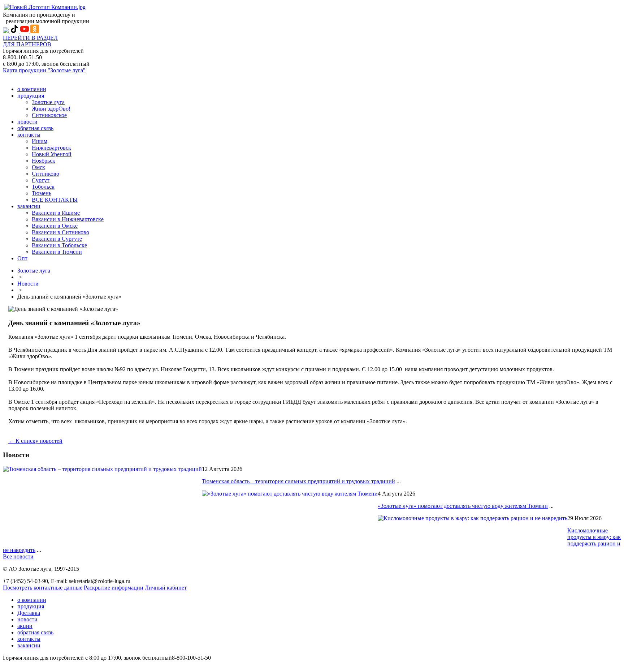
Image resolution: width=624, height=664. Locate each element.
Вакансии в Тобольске (59, 245)
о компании (31, 89)
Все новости (18, 556)
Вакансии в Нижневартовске (68, 219)
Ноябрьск (43, 161)
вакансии (28, 206)
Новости (28, 283)
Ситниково (45, 174)
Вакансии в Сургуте (57, 239)
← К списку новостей (35, 441)
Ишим (39, 141)
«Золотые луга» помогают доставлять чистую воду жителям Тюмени (463, 506)
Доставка (28, 613)
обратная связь (35, 128)
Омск (38, 167)
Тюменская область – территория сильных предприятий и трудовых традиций (298, 481)
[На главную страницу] (45, 7)
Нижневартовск (51, 148)
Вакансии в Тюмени (57, 252)
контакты (28, 135)
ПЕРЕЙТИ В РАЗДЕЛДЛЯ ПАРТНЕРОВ (30, 41)
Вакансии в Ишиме (56, 213)
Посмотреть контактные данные (42, 587)
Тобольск (43, 187)
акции (24, 626)
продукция (30, 96)
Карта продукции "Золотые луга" (44, 70)
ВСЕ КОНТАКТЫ (55, 200)
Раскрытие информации (113, 587)
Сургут (40, 180)
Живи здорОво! (51, 109)
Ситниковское (49, 115)
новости (27, 122)
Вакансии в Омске (55, 226)
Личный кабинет (166, 587)
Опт (22, 258)
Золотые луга (48, 102)
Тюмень (41, 193)
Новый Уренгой (52, 154)
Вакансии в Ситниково (60, 232)
